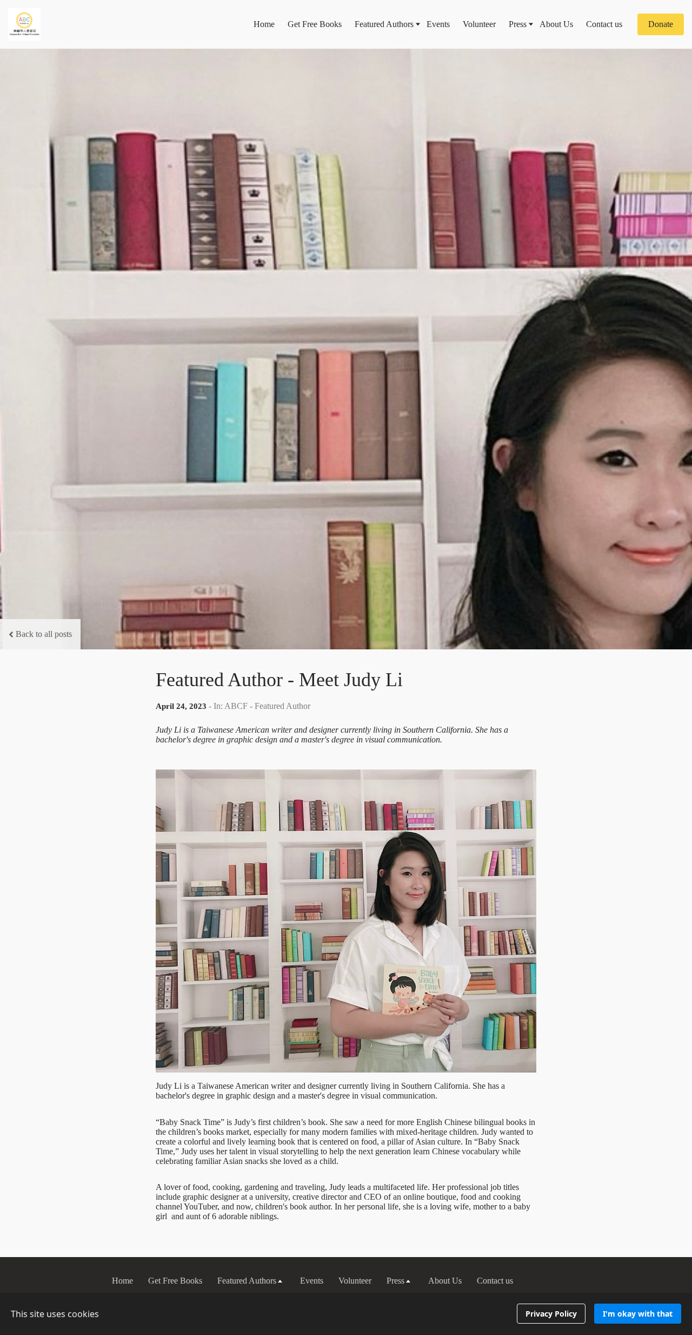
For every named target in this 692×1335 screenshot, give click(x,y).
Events (438, 24)
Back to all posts (44, 634)
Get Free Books (315, 24)
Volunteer (479, 24)
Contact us (604, 24)
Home (264, 24)
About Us (556, 24)
